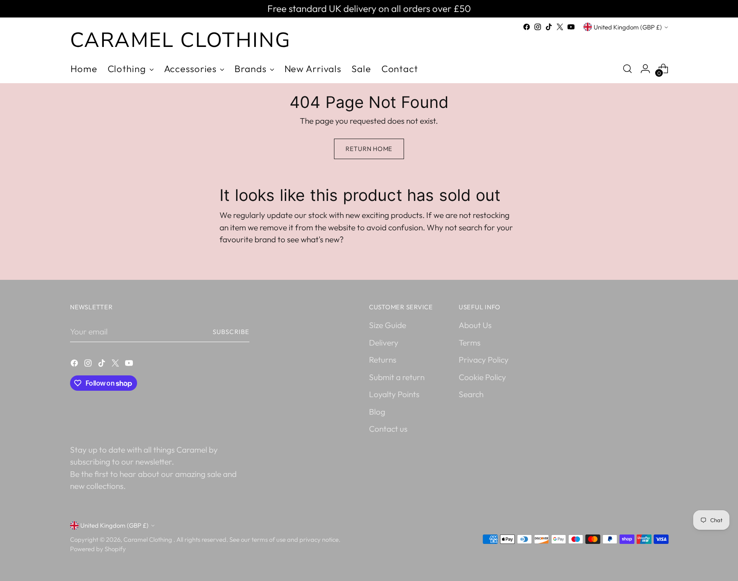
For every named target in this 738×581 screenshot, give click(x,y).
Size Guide (387, 325)
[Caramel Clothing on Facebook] (526, 27)
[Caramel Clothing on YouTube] (571, 27)
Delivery (383, 342)
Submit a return (397, 377)
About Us (475, 325)
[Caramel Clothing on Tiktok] (549, 27)
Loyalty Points (394, 394)
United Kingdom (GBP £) (628, 27)
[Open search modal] (627, 68)
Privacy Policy (484, 359)
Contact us (388, 429)
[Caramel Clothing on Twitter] (560, 27)
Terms (469, 342)
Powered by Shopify (98, 549)
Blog (377, 412)
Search (471, 394)
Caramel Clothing (148, 539)
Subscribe (231, 332)
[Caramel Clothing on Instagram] (538, 27)
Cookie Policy (482, 377)
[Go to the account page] (645, 68)
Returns (382, 359)
